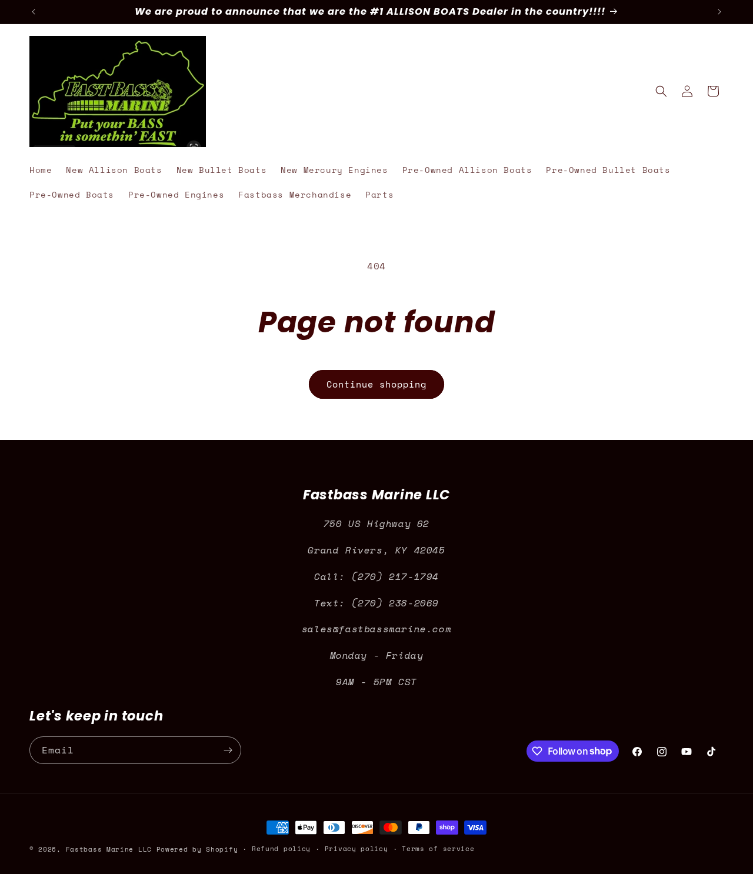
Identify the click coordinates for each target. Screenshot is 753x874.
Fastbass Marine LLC (109, 849)
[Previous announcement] (33, 12)
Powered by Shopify (197, 849)
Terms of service (438, 848)
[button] (661, 91)
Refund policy (281, 848)
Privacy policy (356, 848)
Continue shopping (376, 384)
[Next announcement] (719, 12)
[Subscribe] (228, 750)
